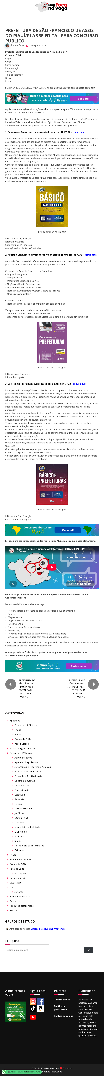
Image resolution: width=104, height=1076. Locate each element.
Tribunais (20, 850)
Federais (19, 799)
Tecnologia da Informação (29, 845)
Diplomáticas (21, 785)
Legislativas (21, 817)
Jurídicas (19, 813)
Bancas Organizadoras (22, 748)
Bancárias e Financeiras (27, 771)
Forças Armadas (23, 808)
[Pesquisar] (88, 950)
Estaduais (19, 794)
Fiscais (18, 803)
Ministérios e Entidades (27, 827)
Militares (19, 822)
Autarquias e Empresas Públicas (32, 766)
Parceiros (15, 901)
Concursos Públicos (25, 725)
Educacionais (21, 790)
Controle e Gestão (24, 780)
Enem (17, 734)
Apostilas (15, 720)
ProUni (14, 910)
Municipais (20, 831)
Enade (17, 729)
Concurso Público (14, 55)
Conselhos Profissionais (28, 776)
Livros (13, 887)
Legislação (16, 882)
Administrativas (23, 757)
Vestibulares (21, 743)
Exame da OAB (22, 739)
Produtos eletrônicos (22, 905)
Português (20, 873)
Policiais (19, 836)
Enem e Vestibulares (21, 859)
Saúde (17, 841)
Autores (19, 891)
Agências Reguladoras (27, 762)
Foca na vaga (17, 868)
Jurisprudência (18, 878)
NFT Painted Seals (20, 896)
